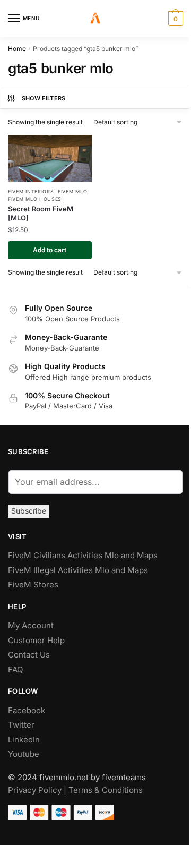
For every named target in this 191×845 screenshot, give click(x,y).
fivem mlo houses (35, 199)
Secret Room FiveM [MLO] (40, 213)
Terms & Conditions (105, 790)
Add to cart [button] (49, 250)
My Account (31, 625)
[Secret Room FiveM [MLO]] (50, 158)
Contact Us (29, 655)
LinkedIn (25, 740)
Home (17, 49)
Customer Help (36, 640)
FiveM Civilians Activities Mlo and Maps (83, 555)
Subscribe (28, 510)
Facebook (26, 710)
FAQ (15, 669)
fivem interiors (31, 191)
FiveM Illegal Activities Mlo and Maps (78, 570)
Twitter (21, 725)
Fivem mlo (72, 191)
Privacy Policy (35, 790)
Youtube (23, 754)
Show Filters (44, 98)
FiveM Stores (33, 584)
